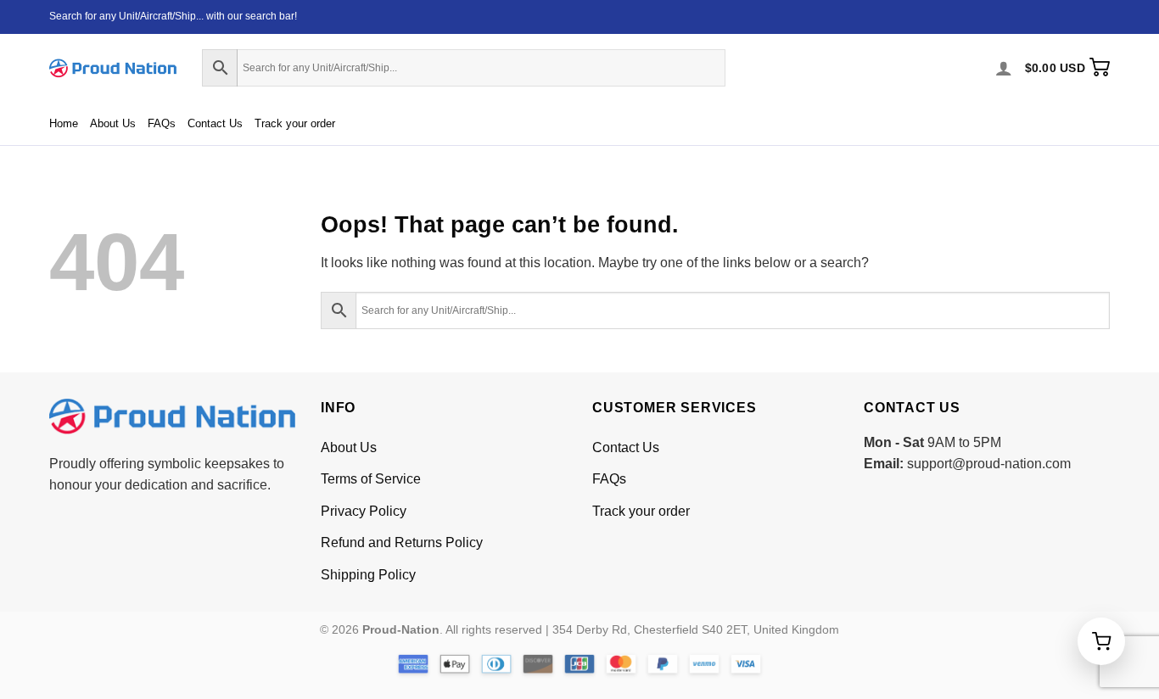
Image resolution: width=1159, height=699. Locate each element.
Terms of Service (371, 479)
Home (63, 123)
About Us (113, 123)
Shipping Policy (368, 575)
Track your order (295, 123)
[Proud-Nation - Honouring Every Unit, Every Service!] (112, 68)
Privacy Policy (363, 511)
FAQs (162, 123)
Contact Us (215, 123)
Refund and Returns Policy (402, 542)
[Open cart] (1101, 641)
